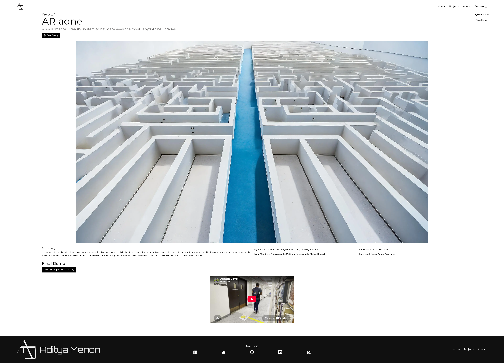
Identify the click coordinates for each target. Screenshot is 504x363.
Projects (454, 6)
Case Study (52, 35)
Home (441, 6)
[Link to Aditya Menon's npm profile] (280, 352)
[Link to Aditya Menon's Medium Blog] (309, 352)
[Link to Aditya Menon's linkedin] (195, 352)
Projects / (48, 14)
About (466, 6)
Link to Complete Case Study (59, 269)
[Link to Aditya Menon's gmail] (224, 352)
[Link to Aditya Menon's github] (252, 352)
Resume (479, 6)
